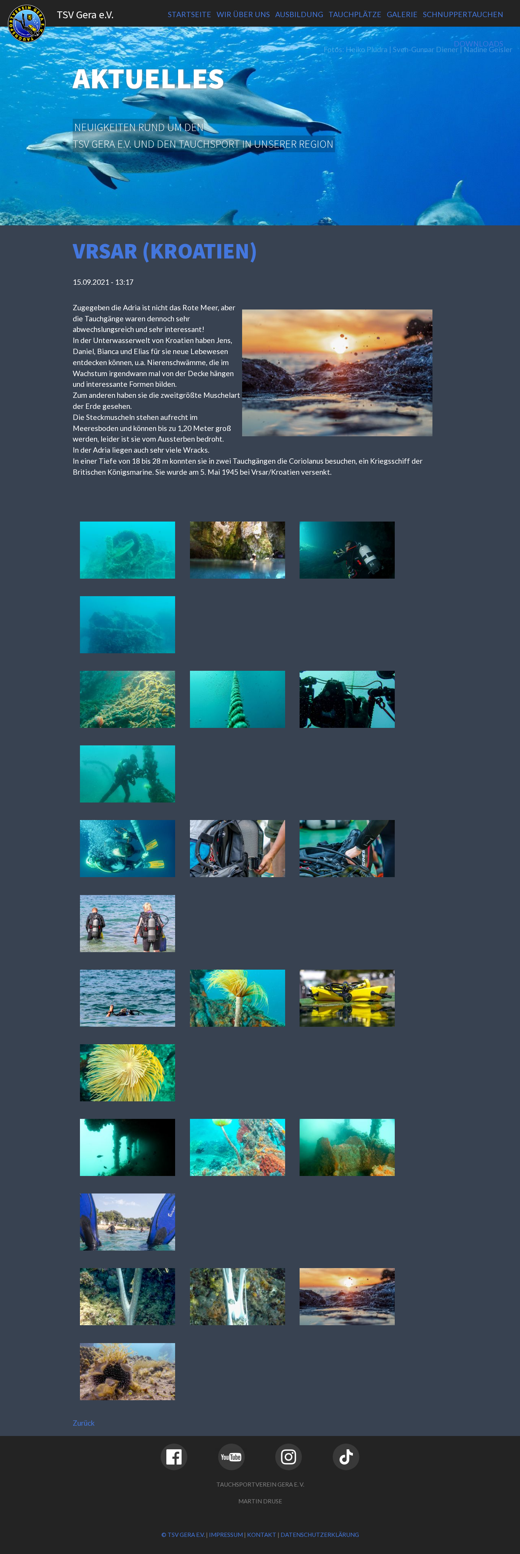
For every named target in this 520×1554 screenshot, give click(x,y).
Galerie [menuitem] (402, 14)
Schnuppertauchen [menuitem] (463, 14)
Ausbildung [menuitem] (299, 14)
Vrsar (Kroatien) (165, 251)
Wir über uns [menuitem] (243, 14)
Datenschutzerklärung (320, 1534)
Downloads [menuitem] (478, 43)
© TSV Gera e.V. (183, 1534)
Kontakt (261, 1534)
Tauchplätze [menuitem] (355, 14)
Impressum (226, 1534)
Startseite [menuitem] (189, 14)
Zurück (84, 1422)
